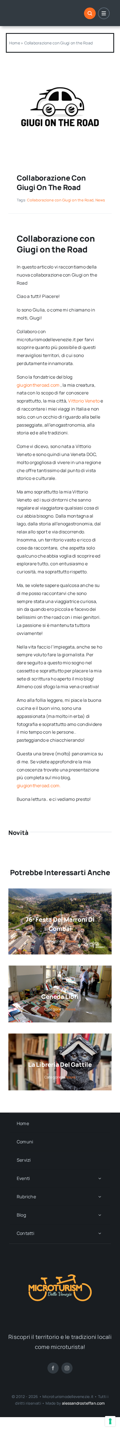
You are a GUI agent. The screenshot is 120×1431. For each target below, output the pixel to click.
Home (14, 42)
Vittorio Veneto (84, 401)
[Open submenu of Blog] (99, 1215)
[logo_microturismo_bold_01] (60, 1255)
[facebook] (53, 1368)
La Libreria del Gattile (60, 1064)
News (100, 199)
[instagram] (67, 1368)
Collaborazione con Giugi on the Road (60, 199)
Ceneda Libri (59, 996)
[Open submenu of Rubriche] (99, 1197)
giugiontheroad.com (38, 385)
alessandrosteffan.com (83, 1403)
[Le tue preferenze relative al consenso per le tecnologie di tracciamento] (110, 1421)
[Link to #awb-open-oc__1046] (90, 13)
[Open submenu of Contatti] (99, 1233)
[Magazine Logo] (32, 10)
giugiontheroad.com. (39, 785)
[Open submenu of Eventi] (99, 1178)
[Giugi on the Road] (60, 62)
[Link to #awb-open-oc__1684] (104, 13)
